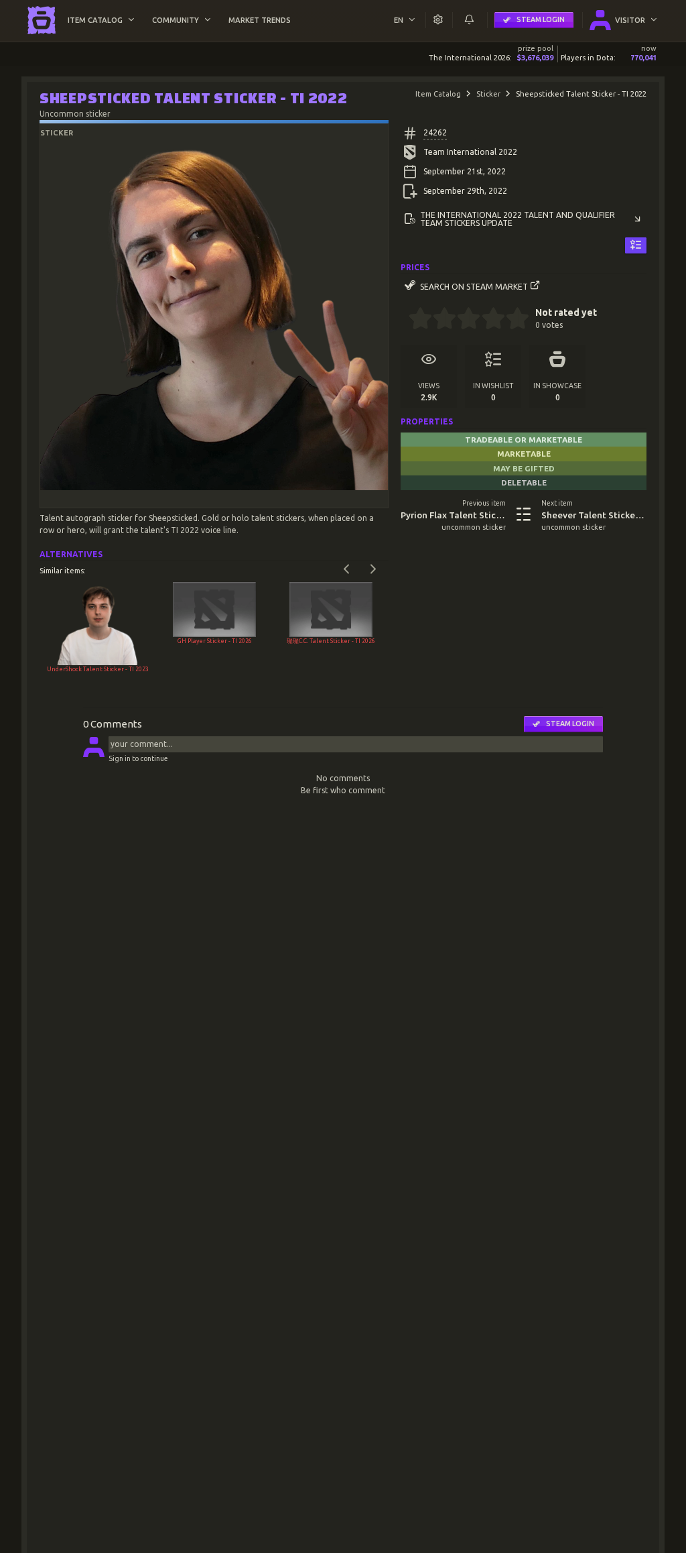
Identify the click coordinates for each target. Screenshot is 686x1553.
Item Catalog (438, 94)
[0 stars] (404, 320)
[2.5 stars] (463, 320)
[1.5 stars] (439, 320)
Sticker (488, 94)
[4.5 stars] (511, 320)
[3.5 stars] (487, 320)
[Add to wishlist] (635, 245)
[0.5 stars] (414, 320)
